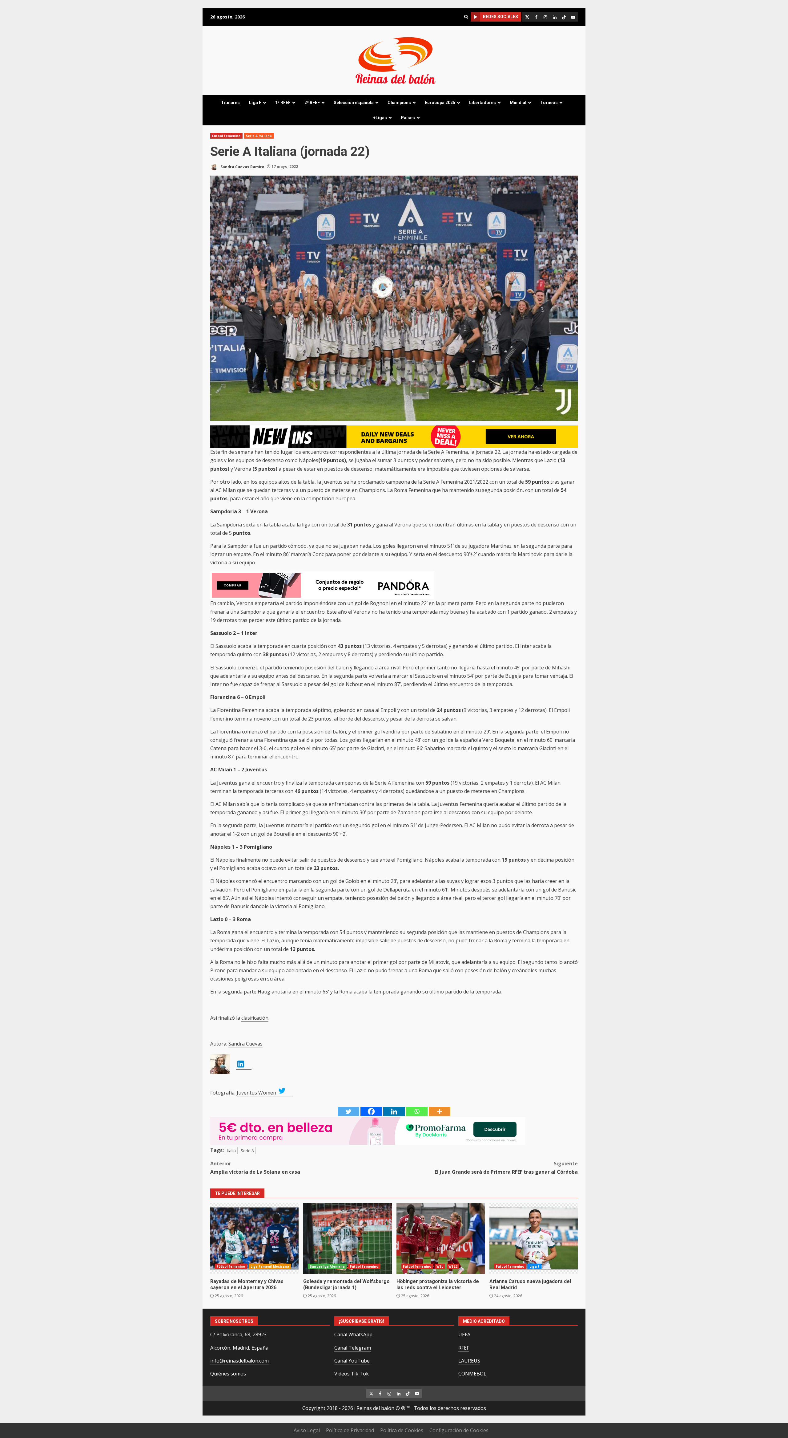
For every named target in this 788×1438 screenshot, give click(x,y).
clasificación (254, 1017)
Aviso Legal (307, 1430)
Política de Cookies (401, 1430)
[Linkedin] (394, 1111)
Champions (399, 102)
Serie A (247, 1150)
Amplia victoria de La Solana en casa (255, 1167)
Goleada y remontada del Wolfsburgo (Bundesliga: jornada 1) (347, 1238)
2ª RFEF (312, 102)
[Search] (466, 17)
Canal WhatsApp (353, 1334)
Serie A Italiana (259, 136)
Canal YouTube (352, 1360)
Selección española (354, 102)
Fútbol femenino (226, 136)
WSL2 (452, 1266)
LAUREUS (469, 1360)
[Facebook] (371, 1111)
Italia (231, 1150)
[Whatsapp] (417, 1111)
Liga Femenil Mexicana (270, 1266)
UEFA (464, 1334)
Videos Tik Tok (351, 1373)
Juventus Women (257, 1092)
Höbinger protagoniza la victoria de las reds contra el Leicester (440, 1238)
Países (408, 117)
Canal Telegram (352, 1347)
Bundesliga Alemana (327, 1266)
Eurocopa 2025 (440, 102)
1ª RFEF (283, 102)
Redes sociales (500, 16)
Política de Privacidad (350, 1430)
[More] (439, 1111)
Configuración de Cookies (458, 1430)
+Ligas (380, 117)
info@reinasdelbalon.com (239, 1360)
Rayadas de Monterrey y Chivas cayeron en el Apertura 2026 (254, 1238)
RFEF (463, 1347)
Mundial (518, 102)
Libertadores (482, 102)
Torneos (549, 102)
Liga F (255, 102)
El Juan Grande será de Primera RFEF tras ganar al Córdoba (506, 1167)
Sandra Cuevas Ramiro (241, 166)
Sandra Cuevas (245, 1043)
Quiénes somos (228, 1373)
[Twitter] (348, 1111)
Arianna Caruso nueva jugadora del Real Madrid (533, 1238)
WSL (439, 1266)
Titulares (230, 102)
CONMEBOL (472, 1373)
